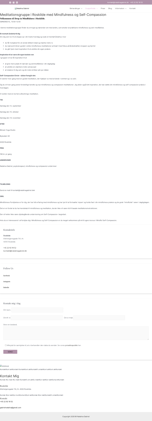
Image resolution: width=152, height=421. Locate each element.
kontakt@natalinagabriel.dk (118, 2)
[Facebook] (10, 3)
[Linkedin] (17, 3)
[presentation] (81, 8)
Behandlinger (75, 8)
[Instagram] (14, 3)
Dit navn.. (7, 310)
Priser (103, 8)
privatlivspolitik (71, 345)
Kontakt (132, 8)
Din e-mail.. (68, 318)
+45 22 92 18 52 (136, 2)
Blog (110, 8)
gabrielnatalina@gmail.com (10, 408)
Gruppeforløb (90, 8)
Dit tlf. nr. (7, 318)
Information (119, 8)
